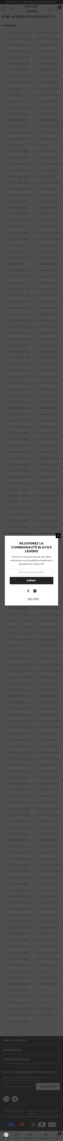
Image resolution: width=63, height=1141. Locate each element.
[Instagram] (35, 591)
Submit (31, 580)
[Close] (58, 535)
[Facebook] (28, 591)
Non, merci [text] (33, 598)
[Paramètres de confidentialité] (6, 1135)
